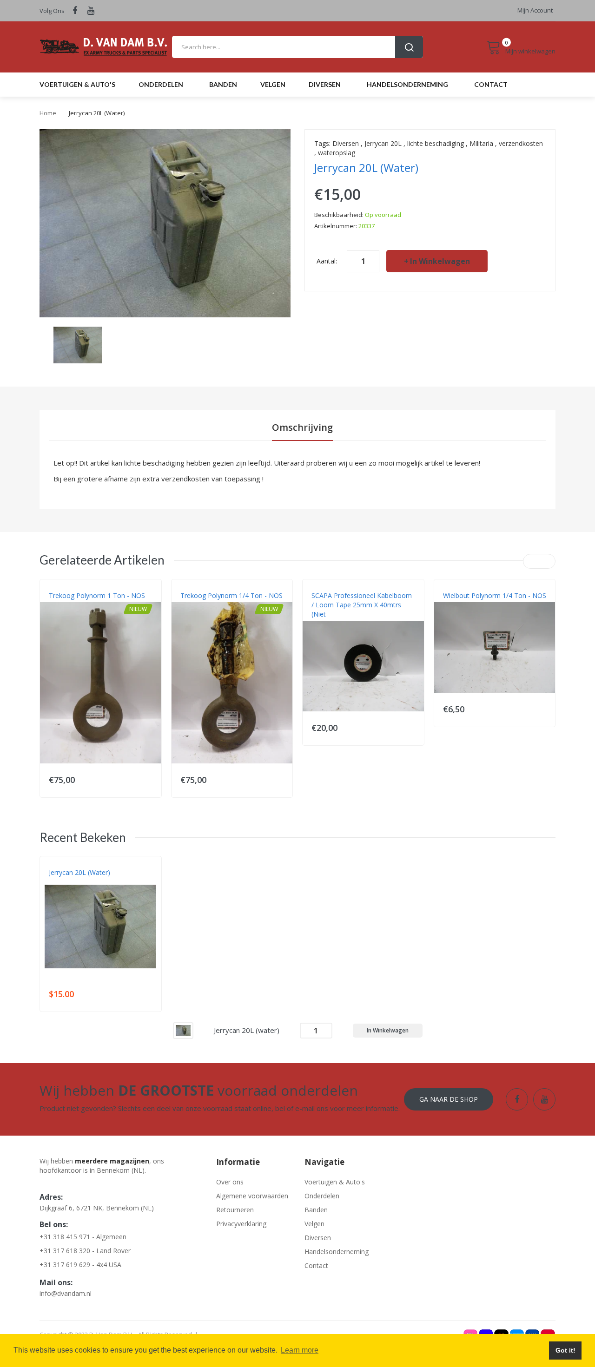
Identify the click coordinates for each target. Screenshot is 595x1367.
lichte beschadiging (435, 143)
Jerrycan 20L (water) (79, 872)
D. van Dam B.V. (70, 882)
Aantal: (327, 260)
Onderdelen (321, 1195)
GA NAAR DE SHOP (448, 1099)
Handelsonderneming (336, 1251)
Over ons (230, 1181)
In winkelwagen (440, 261)
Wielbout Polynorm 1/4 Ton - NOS (494, 595)
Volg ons (52, 11)
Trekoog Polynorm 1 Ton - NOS (97, 595)
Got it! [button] (565, 1350)
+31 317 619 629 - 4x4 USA (80, 1264)
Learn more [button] (299, 1350)
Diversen (345, 143)
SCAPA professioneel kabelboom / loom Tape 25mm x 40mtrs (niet (361, 604)
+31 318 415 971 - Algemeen (83, 1236)
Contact (316, 1265)
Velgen (314, 1223)
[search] (297, 47)
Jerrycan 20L (383, 143)
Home (48, 113)
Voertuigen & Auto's (334, 1181)
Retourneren (235, 1209)
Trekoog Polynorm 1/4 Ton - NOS (231, 595)
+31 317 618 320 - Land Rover (85, 1250)
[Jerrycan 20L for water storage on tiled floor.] (77, 344)
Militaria (481, 143)
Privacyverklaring (241, 1223)
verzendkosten (521, 143)
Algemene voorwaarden (252, 1195)
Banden (316, 1209)
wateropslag (336, 152)
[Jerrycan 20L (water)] (183, 1029)
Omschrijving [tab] (302, 427)
